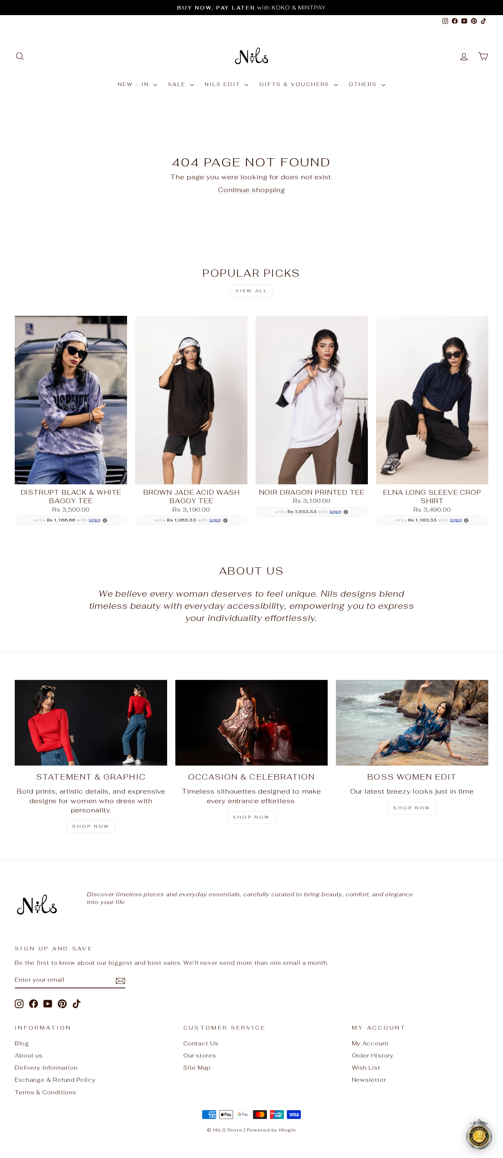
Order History (373, 1055)
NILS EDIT (224, 84)
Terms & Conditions (45, 1092)
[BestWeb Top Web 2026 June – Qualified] (479, 1134)
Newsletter (369, 1079)
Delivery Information (46, 1067)
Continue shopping (251, 190)
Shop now (412, 808)
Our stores (199, 1055)
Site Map (197, 1067)
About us (29, 1055)
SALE (178, 84)
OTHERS (364, 84)
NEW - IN (134, 84)
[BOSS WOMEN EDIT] (412, 723)
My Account (370, 1043)
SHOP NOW (91, 826)
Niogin (287, 1130)
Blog (22, 1043)
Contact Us (201, 1043)
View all (252, 291)
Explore (70, 475)
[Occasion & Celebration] (251, 723)
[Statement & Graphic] (91, 723)
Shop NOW (251, 817)
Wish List (366, 1067)
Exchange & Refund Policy (55, 1079)
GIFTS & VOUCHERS (295, 84)
